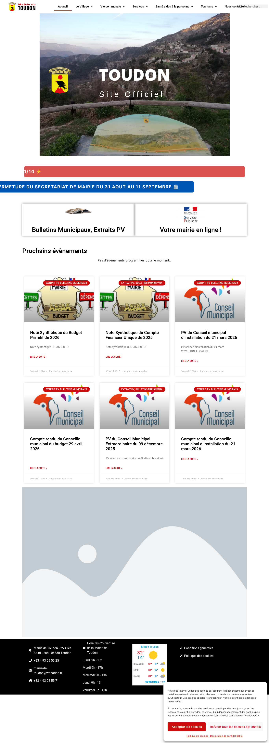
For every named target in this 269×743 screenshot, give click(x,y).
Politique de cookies (197, 735)
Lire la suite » (38, 356)
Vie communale (110, 6)
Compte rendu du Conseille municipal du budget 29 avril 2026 (56, 444)
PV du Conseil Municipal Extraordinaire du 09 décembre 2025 (134, 444)
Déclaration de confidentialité (226, 735)
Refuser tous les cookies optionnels (235, 727)
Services (138, 6)
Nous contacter (235, 6)
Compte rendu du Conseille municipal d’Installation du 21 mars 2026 (208, 444)
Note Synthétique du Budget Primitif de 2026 (56, 335)
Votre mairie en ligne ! (191, 229)
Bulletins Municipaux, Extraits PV (78, 229)
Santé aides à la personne (172, 6)
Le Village (82, 6)
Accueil (63, 6)
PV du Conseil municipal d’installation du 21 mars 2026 (209, 335)
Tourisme (207, 6)
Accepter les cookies (187, 727)
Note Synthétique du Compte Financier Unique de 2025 (132, 335)
